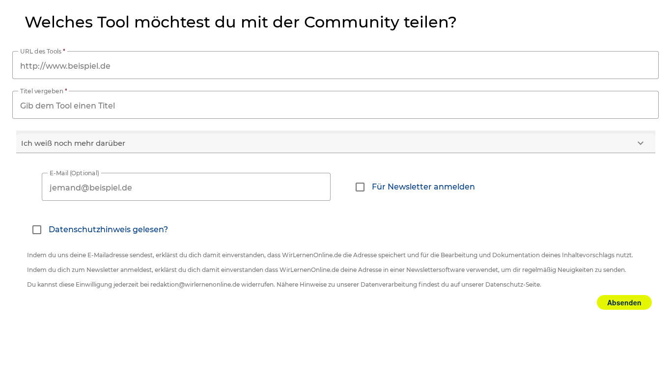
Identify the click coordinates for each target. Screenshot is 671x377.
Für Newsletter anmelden (423, 186)
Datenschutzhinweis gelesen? (108, 229)
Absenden (624, 302)
